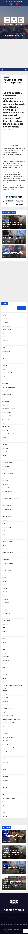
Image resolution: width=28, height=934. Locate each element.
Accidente (5, 322)
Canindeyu (5, 383)
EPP (3, 502)
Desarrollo (5, 448)
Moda (3, 606)
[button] (23, 69)
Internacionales (6, 570)
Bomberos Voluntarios (8, 372)
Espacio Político (6, 505)
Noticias (4, 631)
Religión (4, 712)
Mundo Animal (6, 620)
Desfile (4, 455)
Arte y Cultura (6, 351)
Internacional (5, 566)
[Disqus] (14, 281)
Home (11, 920)
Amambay (5, 340)
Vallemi (4, 801)
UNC (3, 794)
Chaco (4, 398)
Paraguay (5, 653)
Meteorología (5, 602)
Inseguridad (5, 559)
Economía (5, 480)
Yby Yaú (4, 816)
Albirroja (4, 337)
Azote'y (4, 362)
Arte (3, 347)
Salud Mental (5, 730)
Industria (4, 556)
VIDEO (4, 809)
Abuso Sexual (6, 319)
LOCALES (5, 592)
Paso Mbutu (5, 663)
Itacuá (4, 577)
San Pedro (5, 744)
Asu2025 (4, 358)
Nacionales (5, 624)
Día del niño (5, 466)
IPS (3, 574)
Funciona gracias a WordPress (10, 915)
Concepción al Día (14, 35)
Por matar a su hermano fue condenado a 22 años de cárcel (19, 202)
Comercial (5, 423)
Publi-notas (5, 697)
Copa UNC (5, 430)
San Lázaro (5, 740)
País (3, 649)
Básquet (4, 365)
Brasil (3, 376)
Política (4, 681)
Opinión (4, 642)
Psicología (5, 694)
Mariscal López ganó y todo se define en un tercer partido (12, 883)
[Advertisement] (14, 54)
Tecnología (5, 780)
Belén (3, 369)
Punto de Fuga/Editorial (8, 708)
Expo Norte (5, 513)
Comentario (5, 419)
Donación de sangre (7, 473)
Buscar (4, 303)
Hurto (4, 545)
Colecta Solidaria (6, 412)
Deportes (4, 444)
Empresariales (6, 495)
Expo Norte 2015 (6, 516)
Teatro (4, 773)
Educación (5, 484)
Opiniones (5, 645)
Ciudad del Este (6, 401)
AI (3, 333)
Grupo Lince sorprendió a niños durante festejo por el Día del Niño (13, 253)
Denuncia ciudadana (7, 441)
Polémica (4, 674)
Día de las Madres (7, 462)
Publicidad (5, 701)
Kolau (3, 584)
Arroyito (4, 344)
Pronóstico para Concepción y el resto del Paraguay (13, 689)
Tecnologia (5, 776)
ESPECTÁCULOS (6, 509)
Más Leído (5, 599)
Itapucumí (5, 581)
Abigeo (4, 315)
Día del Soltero (6, 469)
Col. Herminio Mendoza (8, 408)
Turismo (4, 791)
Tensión (4, 787)
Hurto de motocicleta (8, 548)
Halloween (5, 531)
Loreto (4, 595)
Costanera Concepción (8, 434)
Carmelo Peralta (6, 394)
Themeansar (14, 917)
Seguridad (5, 755)
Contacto (16, 920)
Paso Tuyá (5, 667)
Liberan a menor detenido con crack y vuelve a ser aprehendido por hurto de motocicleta (14, 930)
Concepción (6, 77)
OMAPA (4, 638)
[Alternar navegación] (13, 70)
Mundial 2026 (6, 613)
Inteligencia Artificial (7, 563)
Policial (4, 678)
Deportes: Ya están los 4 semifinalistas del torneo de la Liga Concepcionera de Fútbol (14, 925)
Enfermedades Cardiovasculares (11, 498)
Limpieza (4, 588)
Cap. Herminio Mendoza (8, 387)
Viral (3, 812)
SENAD (4, 758)
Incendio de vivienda (7, 552)
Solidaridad (5, 766)
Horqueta (4, 538)
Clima (3, 405)
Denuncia (4, 437)
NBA (3, 628)
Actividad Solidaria (7, 329)
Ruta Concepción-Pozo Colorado (11, 719)
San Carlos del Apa (7, 737)
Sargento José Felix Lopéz (9, 748)
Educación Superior (7, 487)
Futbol (4, 523)
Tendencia (5, 783)
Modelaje (4, 610)
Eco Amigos (5, 477)
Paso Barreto (5, 656)
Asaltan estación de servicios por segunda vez (9, 202)
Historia (4, 534)
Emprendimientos (7, 491)
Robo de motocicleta (7, 715)
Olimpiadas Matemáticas (8, 635)
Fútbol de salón (6, 527)
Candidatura (5, 380)
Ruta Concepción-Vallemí (9, 722)
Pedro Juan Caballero (8, 671)
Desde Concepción (7, 451)
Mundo (4, 617)
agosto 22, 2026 (9, 885)
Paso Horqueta (6, 660)
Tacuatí (4, 769)
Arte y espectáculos (7, 355)
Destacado (5, 459)
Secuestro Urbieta (7, 751)
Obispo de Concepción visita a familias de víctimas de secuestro (14, 239)
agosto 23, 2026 (9, 839)
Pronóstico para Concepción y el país (12, 685)
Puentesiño (5, 704)
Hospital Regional (7, 541)
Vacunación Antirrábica (8, 798)
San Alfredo (5, 733)
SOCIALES (5, 762)
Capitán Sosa (5, 390)
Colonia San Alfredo (7, 416)
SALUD (4, 726)
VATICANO (5, 805)
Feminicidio (5, 520)
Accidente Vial (6, 326)
